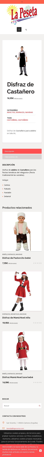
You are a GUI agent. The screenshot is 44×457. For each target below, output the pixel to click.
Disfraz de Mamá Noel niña (16, 317)
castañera (12, 120)
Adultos (11, 112)
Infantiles (15, 314)
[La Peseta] (22, 15)
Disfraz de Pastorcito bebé (16, 258)
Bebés (4, 254)
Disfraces (20, 112)
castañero (23, 120)
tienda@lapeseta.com (15, 428)
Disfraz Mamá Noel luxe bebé (17, 377)
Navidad (29, 112)
